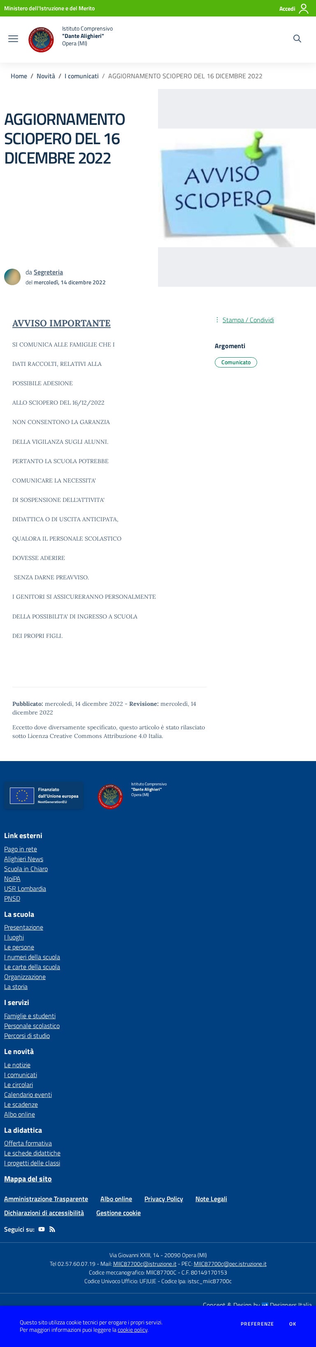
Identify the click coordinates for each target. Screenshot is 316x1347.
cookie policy (132, 1329)
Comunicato (236, 362)
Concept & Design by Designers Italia (257, 1305)
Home (19, 76)
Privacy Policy (163, 1199)
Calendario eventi (28, 1094)
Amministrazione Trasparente (46, 1199)
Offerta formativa (28, 1143)
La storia (16, 986)
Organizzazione (25, 977)
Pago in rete (20, 849)
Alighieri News (23, 859)
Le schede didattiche (32, 1153)
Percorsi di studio (27, 1035)
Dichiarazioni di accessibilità (44, 1213)
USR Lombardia (25, 888)
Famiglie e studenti (30, 1016)
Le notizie (17, 1065)
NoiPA (12, 878)
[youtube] (41, 1229)
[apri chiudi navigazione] (13, 40)
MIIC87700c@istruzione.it (145, 1263)
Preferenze (257, 1323)
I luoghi (14, 937)
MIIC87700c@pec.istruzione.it (230, 1263)
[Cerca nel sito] (297, 39)
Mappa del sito (28, 1178)
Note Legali (211, 1199)
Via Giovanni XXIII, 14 (134, 1255)
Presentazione (23, 927)
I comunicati (82, 76)
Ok (293, 1323)
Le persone (19, 947)
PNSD (12, 898)
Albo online (19, 1114)
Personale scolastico (32, 1026)
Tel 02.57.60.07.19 (72, 1263)
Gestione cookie (118, 1213)
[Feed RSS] (52, 1229)
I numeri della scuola (32, 957)
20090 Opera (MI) (185, 1255)
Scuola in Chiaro (26, 869)
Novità (46, 76)
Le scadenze (21, 1104)
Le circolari (18, 1084)
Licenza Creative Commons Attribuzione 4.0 (87, 736)
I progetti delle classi (32, 1163)
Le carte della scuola (32, 967)
